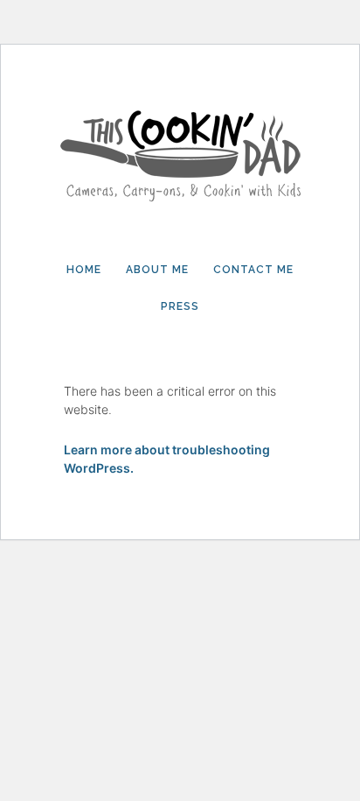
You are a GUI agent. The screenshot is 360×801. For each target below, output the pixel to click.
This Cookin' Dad (180, 150)
